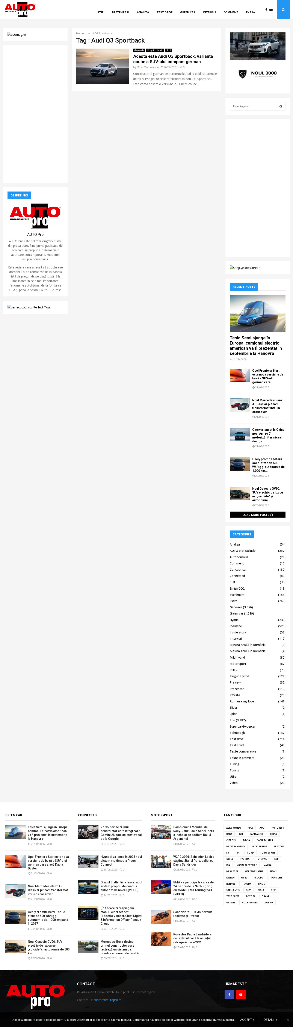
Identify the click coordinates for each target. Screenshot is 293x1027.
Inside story (238, 632)
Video (234, 783)
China (273, 833)
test (273, 890)
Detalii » (270, 1019)
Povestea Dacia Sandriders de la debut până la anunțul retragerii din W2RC (192, 938)
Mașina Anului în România (248, 645)
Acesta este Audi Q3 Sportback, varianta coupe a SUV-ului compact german (173, 59)
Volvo (269, 902)
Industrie (236, 626)
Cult (232, 582)
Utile (233, 776)
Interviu (209, 12)
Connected (237, 576)
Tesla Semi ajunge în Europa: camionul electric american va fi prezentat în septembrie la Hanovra (256, 345)
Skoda (247, 883)
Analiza (143, 12)
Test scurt (237, 745)
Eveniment (237, 595)
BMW (229, 833)
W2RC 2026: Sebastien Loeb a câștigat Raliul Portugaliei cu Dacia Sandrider (193, 860)
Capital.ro (256, 833)
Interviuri (236, 638)
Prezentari (120, 12)
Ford (250, 852)
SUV (248, 890)
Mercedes (232, 871)
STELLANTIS (233, 890)
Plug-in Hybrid (155, 50)
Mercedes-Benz (254, 871)
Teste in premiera (242, 758)
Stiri (100, 12)
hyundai (245, 858)
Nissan (230, 877)
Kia (228, 865)
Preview (235, 682)
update (231, 902)
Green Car (13, 815)
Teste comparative (243, 751)
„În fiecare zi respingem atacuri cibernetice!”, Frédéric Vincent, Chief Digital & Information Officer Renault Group (121, 916)
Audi (262, 827)
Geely (229, 858)
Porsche (276, 877)
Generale (139, 50)
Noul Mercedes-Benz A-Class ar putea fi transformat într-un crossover (48, 890)
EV (227, 852)
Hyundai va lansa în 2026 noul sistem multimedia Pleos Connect (121, 860)
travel (266, 896)
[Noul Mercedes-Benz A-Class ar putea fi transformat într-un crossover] (240, 405)
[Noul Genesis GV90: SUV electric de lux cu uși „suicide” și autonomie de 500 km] (240, 493)
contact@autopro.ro (108, 1000)
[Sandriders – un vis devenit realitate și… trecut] (161, 917)
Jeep (276, 858)
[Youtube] (272, 9)
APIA (250, 827)
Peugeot (259, 877)
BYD (241, 833)
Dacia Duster (265, 840)
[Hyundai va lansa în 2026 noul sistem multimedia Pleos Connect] (88, 861)
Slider (233, 707)
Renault (231, 883)
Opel (244, 877)
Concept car (238, 569)
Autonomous (239, 557)
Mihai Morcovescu (148, 67)
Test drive (164, 12)
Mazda (267, 865)
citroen (231, 840)
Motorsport (238, 664)
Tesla (260, 890)
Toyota (250, 896)
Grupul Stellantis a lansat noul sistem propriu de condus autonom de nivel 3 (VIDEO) (121, 886)
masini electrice (247, 865)
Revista (235, 695)
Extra (250, 12)
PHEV (233, 670)
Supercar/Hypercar (242, 726)
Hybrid (234, 620)
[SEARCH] (280, 106)
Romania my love (242, 701)
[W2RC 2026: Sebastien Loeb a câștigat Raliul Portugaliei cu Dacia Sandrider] (161, 861)
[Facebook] (267, 9)
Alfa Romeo (233, 827)
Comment (231, 12)
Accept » (247, 1019)
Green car (187, 12)
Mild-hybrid (237, 657)
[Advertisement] (35, 114)
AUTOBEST (278, 827)
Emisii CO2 (237, 588)
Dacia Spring (259, 846)
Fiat (238, 852)
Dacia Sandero (235, 846)
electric (279, 846)
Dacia (246, 840)
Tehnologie (238, 733)
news (273, 871)
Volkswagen (250, 902)
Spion (233, 714)
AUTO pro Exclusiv (242, 551)
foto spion (267, 852)
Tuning (234, 764)
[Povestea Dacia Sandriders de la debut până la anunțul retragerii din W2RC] (161, 939)
